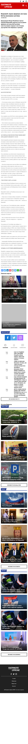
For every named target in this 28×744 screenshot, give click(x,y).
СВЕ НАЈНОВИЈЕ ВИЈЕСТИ (14, 399)
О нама (14, 678)
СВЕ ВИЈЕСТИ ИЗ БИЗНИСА (14, 654)
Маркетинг (14, 683)
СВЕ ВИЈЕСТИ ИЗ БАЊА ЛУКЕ (14, 485)
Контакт (14, 686)
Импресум (14, 681)
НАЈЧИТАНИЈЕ (14, 347)
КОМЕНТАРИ (23, 347)
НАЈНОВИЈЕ (5, 347)
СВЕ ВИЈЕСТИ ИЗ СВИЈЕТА (14, 566)
